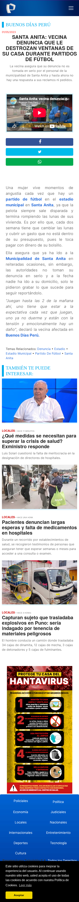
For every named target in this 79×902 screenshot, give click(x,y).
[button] (71, 8)
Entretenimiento (58, 833)
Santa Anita (42, 205)
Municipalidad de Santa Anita (36, 258)
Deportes (21, 843)
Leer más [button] (25, 885)
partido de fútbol (24, 199)
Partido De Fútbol (48, 353)
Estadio (59, 349)
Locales (21, 822)
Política (58, 802)
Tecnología (58, 843)
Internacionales (20, 833)
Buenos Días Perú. (23, 335)
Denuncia (44, 349)
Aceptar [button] (19, 895)
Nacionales (58, 822)
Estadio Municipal (18, 353)
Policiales (21, 801)
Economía (20, 812)
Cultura (20, 853)
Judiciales (58, 812)
